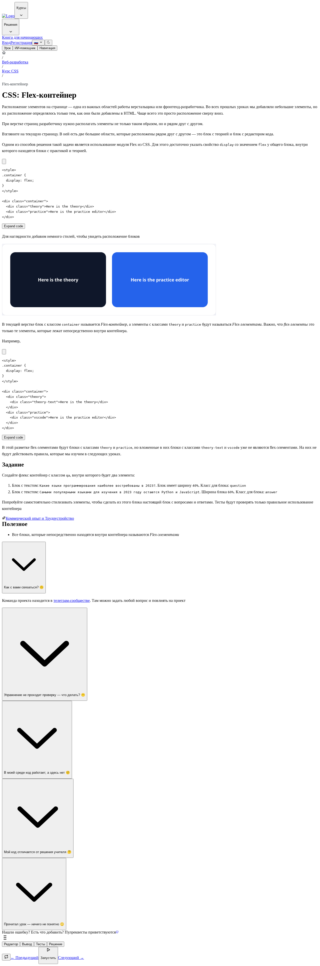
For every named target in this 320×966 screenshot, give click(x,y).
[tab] (7, 48)
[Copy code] (4, 161)
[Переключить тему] (48, 42)
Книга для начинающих (22, 37)
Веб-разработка (15, 62)
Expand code (13, 226)
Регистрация (21, 42)
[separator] (160, 938)
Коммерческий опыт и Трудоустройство (40, 518)
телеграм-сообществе (72, 600)
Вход (6, 42)
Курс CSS (10, 71)
